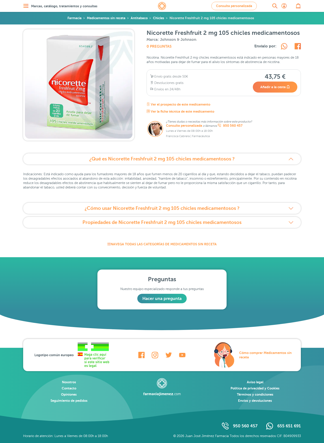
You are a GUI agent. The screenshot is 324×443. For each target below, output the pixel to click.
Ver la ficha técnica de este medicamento (182, 111)
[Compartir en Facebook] (297, 47)
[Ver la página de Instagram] (155, 355)
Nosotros (69, 382)
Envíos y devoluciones (255, 400)
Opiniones (69, 394)
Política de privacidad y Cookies (255, 388)
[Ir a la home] (162, 387)
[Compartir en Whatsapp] (284, 47)
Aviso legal (255, 382)
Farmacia (74, 18)
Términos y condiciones (255, 394)
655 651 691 (289, 426)
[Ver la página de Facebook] (141, 355)
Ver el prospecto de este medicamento (180, 104)
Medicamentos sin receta (106, 18)
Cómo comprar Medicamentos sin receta (265, 355)
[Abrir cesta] (298, 6)
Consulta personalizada (234, 6)
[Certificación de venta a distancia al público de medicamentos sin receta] (93, 355)
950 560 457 (232, 125)
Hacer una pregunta (162, 298)
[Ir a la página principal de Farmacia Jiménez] (162, 6)
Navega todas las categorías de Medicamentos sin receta (164, 244)
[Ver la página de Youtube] (182, 355)
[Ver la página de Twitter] (168, 355)
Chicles (158, 18)
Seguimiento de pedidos (69, 400)
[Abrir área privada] (284, 6)
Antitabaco (139, 18)
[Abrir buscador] (274, 6)
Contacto (69, 388)
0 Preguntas (159, 46)
